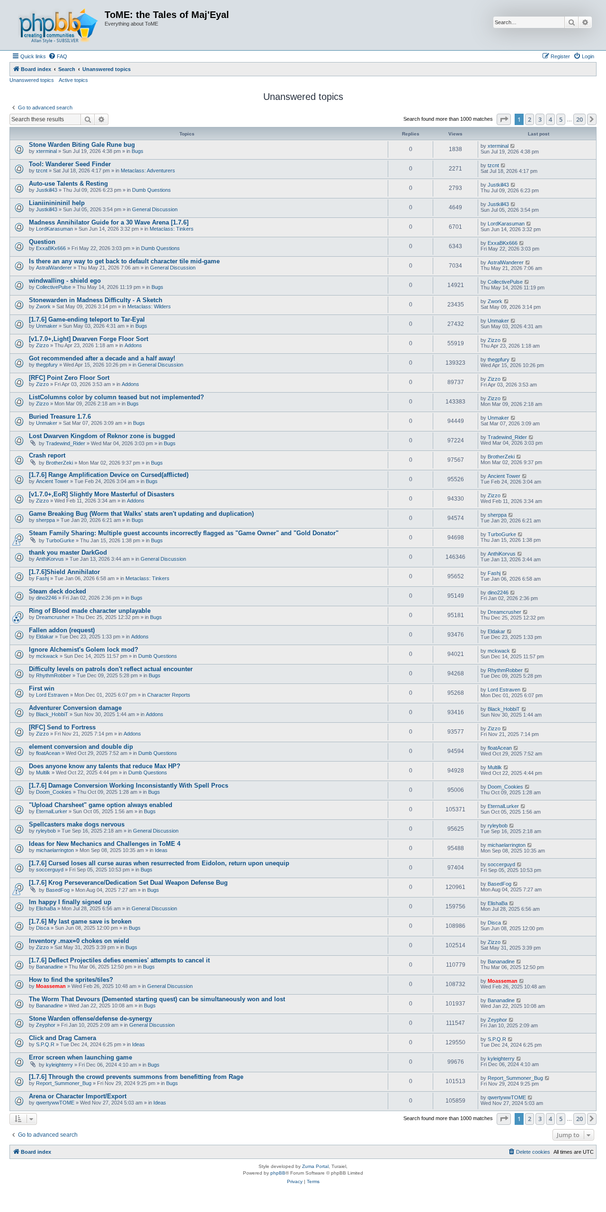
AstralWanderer (54, 267)
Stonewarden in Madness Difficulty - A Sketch (95, 300)
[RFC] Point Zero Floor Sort (69, 377)
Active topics (73, 80)
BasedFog (58, 890)
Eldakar (44, 636)
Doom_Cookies (53, 792)
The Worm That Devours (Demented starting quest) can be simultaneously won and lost (157, 999)
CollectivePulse (53, 287)
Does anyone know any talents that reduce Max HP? (104, 766)
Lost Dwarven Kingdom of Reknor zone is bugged (102, 436)
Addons (133, 345)
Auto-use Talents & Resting (68, 183)
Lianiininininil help (57, 202)
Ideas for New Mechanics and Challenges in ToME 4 (104, 843)
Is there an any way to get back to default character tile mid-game (124, 261)
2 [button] (529, 119)
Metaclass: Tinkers (172, 229)
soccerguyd (49, 869)
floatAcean (48, 753)
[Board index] (58, 25)
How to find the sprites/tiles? (71, 979)
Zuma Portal (315, 1166)
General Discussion (155, 209)
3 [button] (540, 119)
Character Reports (168, 695)
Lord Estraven (52, 695)
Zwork (43, 306)
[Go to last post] (513, 146)
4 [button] (550, 119)
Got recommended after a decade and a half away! (102, 358)
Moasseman (51, 986)
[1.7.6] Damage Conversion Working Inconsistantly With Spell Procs (128, 785)
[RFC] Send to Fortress (62, 727)
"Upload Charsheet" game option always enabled (100, 804)
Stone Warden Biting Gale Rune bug (82, 144)
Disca (42, 928)
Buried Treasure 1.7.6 (60, 416)
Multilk (43, 772)
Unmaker (46, 326)
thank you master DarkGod (68, 552)
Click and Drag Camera (62, 1037)
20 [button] (579, 119)
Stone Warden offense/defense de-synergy (90, 1018)
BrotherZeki (59, 463)
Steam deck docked (57, 591)
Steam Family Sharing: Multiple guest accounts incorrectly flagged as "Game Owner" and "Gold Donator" (184, 533)
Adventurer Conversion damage (75, 707)
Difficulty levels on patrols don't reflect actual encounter (111, 669)
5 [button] (560, 119)
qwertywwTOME (55, 1102)
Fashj (42, 578)
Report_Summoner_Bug (63, 1083)
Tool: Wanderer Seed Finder (70, 164)
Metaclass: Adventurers (148, 170)
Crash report (47, 455)
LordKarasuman (54, 229)
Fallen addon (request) (62, 630)
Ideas (161, 850)
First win (41, 688)
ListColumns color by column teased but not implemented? (116, 397)
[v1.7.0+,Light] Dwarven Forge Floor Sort (88, 338)
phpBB (277, 1173)
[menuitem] (57, 56)
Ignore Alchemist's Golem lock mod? (83, 649)
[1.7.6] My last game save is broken (80, 921)
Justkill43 (46, 190)
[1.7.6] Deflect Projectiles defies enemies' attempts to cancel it (119, 960)
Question (42, 241)
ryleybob (46, 831)
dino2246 (46, 598)
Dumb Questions (151, 190)
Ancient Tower (52, 481)
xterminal (46, 151)
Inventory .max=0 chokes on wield (79, 940)
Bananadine (49, 967)
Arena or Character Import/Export (77, 1096)
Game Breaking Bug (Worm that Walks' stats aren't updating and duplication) (141, 513)
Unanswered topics (31, 80)
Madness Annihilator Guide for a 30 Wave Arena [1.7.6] (108, 222)
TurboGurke (60, 540)
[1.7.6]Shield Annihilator (64, 571)
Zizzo (42, 345)
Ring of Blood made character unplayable (90, 610)
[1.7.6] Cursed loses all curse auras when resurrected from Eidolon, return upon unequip (159, 863)
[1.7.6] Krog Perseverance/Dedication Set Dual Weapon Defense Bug (128, 882)
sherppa (45, 520)
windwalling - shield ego (65, 280)
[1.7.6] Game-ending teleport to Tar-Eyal (87, 319)
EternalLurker (51, 811)
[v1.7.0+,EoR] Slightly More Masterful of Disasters (101, 494)
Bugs (137, 151)
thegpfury (47, 365)
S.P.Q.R (45, 1044)
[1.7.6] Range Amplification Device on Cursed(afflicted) (108, 474)
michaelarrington (55, 850)
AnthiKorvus (50, 559)
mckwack (47, 656)
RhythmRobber (53, 675)
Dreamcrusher (53, 617)
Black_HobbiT (52, 714)
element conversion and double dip (81, 746)
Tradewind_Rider (65, 443)
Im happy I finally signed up (70, 902)
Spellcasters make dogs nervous (77, 824)
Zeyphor (45, 1025)
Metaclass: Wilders (149, 306)
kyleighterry (59, 1065)
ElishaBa (46, 908)
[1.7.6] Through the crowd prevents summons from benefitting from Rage (136, 1076)
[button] (504, 119)
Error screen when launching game (80, 1057)
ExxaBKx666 (51, 248)
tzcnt (41, 170)
